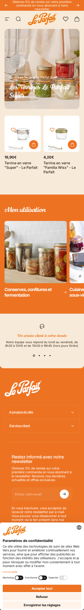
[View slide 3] (44, 355)
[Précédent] (6, 5)
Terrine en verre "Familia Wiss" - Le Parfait (59, 167)
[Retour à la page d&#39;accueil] (11, 77)
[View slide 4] (50, 355)
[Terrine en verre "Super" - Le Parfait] (22, 134)
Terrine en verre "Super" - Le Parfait (20, 165)
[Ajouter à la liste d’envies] (13, 130)
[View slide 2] (39, 355)
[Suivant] (78, 5)
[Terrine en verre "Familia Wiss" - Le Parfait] (61, 134)
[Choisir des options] (33, 144)
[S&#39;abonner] (64, 494)
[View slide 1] (34, 355)
